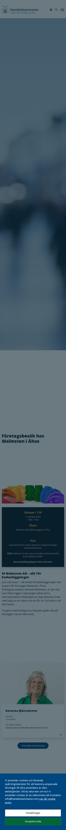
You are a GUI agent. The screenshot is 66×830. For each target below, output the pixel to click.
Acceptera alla (33, 821)
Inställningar (33, 813)
